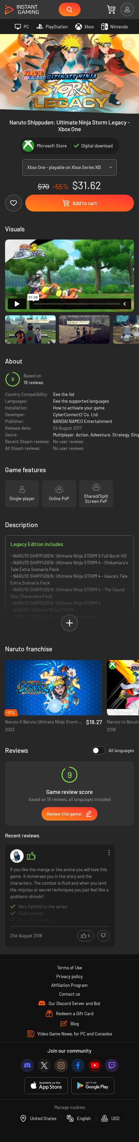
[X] (44, 1065)
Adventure (100, 434)
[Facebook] (78, 1065)
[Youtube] (95, 1065)
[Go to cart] (111, 9)
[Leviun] (17, 856)
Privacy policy (69, 976)
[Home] (22, 10)
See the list (64, 394)
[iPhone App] (46, 1085)
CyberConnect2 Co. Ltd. (76, 414)
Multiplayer (63, 434)
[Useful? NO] (103, 935)
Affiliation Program (69, 985)
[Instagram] (61, 1065)
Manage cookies (69, 1107)
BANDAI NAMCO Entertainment (82, 421)
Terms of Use (69, 967)
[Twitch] (111, 1065)
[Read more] (60, 894)
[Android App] (92, 1085)
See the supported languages (81, 401)
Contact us (69, 994)
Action (82, 434)
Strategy (120, 434)
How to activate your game (79, 407)
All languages (121, 750)
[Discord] (27, 1065)
